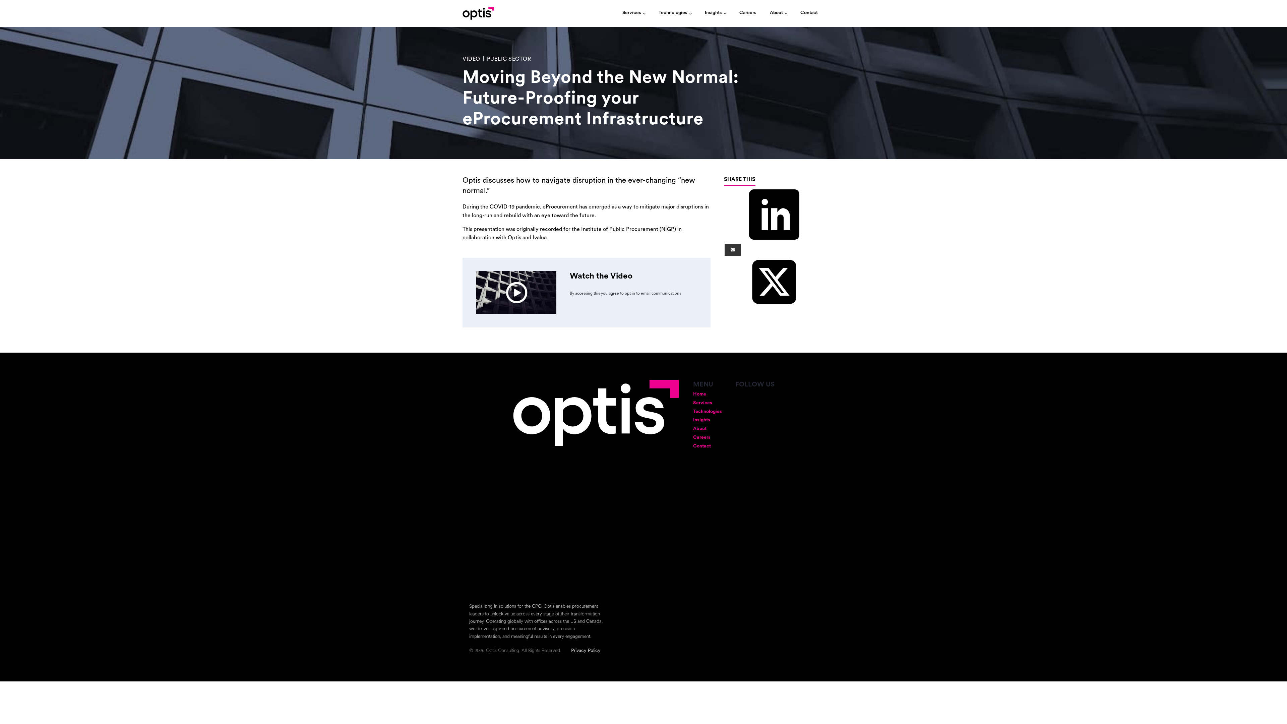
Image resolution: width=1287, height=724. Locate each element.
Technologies (673, 12)
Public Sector (509, 59)
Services (631, 12)
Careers (747, 12)
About (776, 12)
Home (699, 394)
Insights (713, 12)
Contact (809, 12)
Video (471, 59)
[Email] (733, 250)
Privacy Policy (586, 650)
